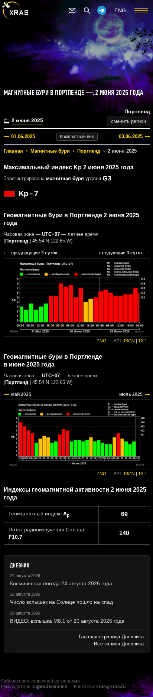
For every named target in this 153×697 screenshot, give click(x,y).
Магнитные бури (50, 151)
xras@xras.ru (111, 686)
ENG (120, 10)
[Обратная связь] (72, 10)
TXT (142, 340)
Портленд (88, 151)
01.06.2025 (23, 136)
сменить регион (128, 121)
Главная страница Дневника (111, 636)
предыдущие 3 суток (34, 252)
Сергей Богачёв (49, 686)
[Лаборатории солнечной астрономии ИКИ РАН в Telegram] (102, 10)
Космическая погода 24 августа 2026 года (61, 583)
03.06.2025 (131, 136)
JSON (129, 340)
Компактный (77, 136)
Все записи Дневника (119, 643)
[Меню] (141, 10)
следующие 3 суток (121, 252)
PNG (101, 340)
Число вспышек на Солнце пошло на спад (61, 602)
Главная (13, 151)
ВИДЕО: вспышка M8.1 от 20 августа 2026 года (67, 621)
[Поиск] (87, 10)
